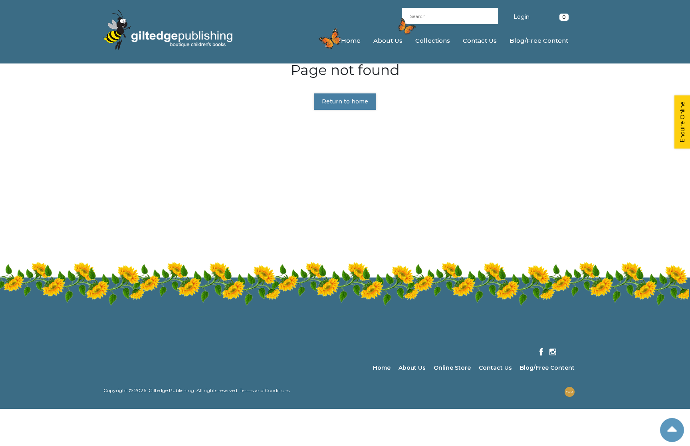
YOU (569, 392)
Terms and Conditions (264, 390)
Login (521, 16)
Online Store (452, 367)
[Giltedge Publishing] (175, 30)
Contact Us (480, 40)
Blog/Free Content (539, 40)
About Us (387, 40)
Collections (432, 40)
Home (351, 40)
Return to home (345, 101)
